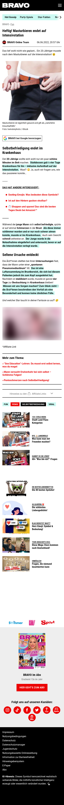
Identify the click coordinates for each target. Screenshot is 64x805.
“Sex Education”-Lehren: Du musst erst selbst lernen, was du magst (31, 365)
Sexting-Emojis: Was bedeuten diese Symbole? (33, 194)
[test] (46, 710)
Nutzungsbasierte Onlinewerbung (19, 753)
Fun (12, 24)
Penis (15, 404)
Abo (4, 769)
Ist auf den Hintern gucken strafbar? (27, 200)
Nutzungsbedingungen (14, 736)
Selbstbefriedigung (33, 404)
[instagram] (7, 710)
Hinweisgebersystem (13, 761)
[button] (32, 393)
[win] (32, 717)
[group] (31, 17)
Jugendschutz (9, 748)
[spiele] (56, 710)
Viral (51, 404)
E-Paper (6, 765)
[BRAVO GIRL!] (32, 623)
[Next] (59, 17)
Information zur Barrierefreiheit (18, 757)
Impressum (8, 732)
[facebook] (27, 710)
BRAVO (5, 24)
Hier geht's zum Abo (32, 687)
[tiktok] (17, 710)
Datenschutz (9, 740)
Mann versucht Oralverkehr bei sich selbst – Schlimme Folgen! (26, 373)
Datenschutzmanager (13, 744)
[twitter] (37, 710)
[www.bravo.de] (15, 5)
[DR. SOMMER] (15, 623)
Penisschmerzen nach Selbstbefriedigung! (26, 380)
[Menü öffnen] (60, 5)
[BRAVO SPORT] (48, 623)
